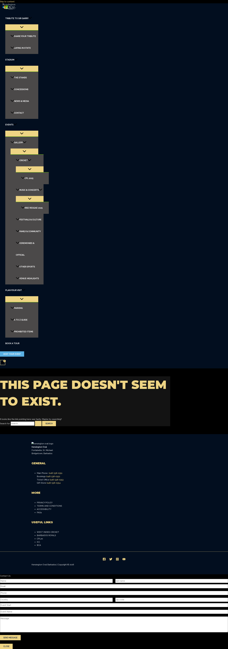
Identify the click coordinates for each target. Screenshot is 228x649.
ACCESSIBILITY (44, 509)
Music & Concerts (29, 190)
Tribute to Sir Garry (16, 18)
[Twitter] (110, 560)
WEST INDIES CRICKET (48, 532)
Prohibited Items (23, 331)
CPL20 (40, 539)
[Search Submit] (38, 423)
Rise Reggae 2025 (34, 208)
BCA (39, 545)
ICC (38, 542)
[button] (30, 18)
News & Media (21, 101)
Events (9, 125)
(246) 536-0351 (55, 473)
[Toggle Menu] (21, 27)
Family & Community (30, 231)
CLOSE (6, 646)
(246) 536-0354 (54, 483)
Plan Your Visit (13, 290)
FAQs (39, 512)
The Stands (20, 77)
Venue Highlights (29, 278)
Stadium (9, 60)
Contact (19, 113)
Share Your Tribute (25, 36)
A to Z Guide (20, 320)
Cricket (23, 160)
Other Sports (27, 267)
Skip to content (7, 1)
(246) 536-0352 (53, 476)
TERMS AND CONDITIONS (49, 506)
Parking (18, 308)
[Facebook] (104, 560)
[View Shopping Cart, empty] (2, 362)
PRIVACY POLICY (45, 502)
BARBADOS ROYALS (46, 535)
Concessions (21, 89)
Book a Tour (12, 343)
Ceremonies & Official (25, 249)
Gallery (18, 142)
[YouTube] (123, 560)
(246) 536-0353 (56, 480)
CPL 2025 (29, 178)
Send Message (10, 638)
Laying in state (22, 48)
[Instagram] (117, 560)
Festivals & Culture (30, 219)
